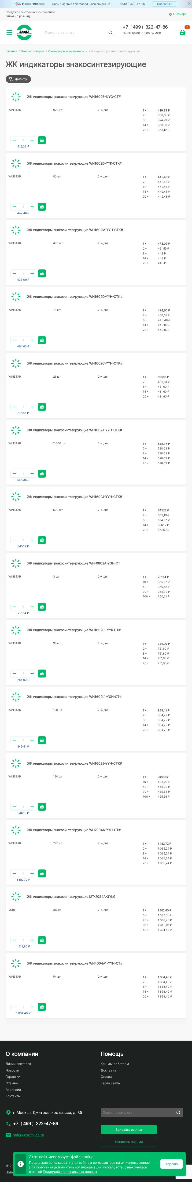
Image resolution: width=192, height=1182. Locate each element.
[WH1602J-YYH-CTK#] (15, 430)
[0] (182, 32)
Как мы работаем (115, 1064)
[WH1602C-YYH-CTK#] (15, 363)
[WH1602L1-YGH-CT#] (15, 696)
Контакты (13, 1096)
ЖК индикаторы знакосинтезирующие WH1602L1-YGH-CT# (74, 697)
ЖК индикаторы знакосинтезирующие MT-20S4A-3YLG (71, 896)
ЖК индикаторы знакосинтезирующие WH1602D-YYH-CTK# (74, 296)
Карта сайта (110, 1083)
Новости (12, 1070)
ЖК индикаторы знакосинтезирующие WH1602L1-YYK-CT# (74, 630)
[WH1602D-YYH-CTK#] (15, 296)
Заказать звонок (129, 1129)
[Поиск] (110, 32)
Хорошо (171, 1164)
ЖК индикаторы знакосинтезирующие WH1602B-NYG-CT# (74, 97)
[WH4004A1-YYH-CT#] (15, 963)
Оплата (106, 1077)
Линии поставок (18, 1064)
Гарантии (13, 1077)
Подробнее (164, 4)
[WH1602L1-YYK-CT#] (15, 630)
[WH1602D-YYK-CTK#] (15, 163)
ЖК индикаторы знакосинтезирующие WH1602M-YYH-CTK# (75, 230)
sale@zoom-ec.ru (28, 1135)
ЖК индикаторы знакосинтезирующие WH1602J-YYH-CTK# (74, 430)
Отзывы (12, 1083)
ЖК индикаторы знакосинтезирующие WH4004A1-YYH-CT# (74, 963)
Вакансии (13, 1090)
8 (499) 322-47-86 (132, 4)
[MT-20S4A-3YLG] (15, 896)
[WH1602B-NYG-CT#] (15, 96)
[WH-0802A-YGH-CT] (15, 563)
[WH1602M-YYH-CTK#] (15, 230)
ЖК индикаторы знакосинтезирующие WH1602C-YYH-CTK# (74, 363)
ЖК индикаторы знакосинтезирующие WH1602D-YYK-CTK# (74, 163)
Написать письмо (129, 1142)
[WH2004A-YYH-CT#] (15, 830)
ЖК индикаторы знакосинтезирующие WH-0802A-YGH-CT (73, 563)
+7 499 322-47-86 (145, 27)
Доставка (108, 1070)
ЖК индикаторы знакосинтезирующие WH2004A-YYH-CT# (74, 830)
